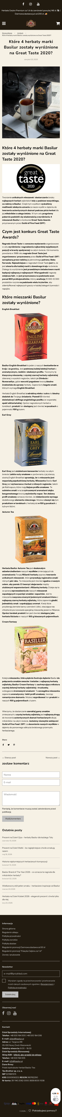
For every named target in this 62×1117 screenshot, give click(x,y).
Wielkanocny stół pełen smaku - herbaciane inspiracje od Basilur (31, 886)
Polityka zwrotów (10, 940)
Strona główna (7, 33)
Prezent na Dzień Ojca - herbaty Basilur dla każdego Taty (27, 837)
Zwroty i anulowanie (11, 954)
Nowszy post (51, 757)
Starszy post (10, 757)
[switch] (55, 1099)
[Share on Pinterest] (14, 744)
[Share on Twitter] (8, 744)
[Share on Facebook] (4, 744)
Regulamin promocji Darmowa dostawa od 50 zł (23, 947)
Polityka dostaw (9, 943)
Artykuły (20, 33)
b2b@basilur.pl (16, 1061)
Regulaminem (47, 984)
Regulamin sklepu (10, 932)
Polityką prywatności (17, 987)
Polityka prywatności (11, 936)
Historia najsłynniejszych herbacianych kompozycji (24, 861)
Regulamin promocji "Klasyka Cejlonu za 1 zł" (22, 951)
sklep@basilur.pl (17, 1038)
